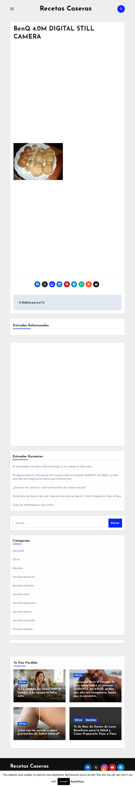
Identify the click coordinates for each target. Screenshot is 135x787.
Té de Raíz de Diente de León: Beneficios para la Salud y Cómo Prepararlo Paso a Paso (67, 496)
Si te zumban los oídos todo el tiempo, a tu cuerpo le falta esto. (53, 466)
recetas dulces (22, 611)
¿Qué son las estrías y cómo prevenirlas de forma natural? (49, 487)
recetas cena (21, 594)
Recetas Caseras (66, 9)
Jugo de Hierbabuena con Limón (33, 504)
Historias (18, 550)
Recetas (18, 568)
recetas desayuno (24, 603)
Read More (77, 781)
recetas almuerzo (24, 576)
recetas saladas (23, 629)
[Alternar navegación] (12, 9)
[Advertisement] (68, 74)
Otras (16, 559)
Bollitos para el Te (32, 302)
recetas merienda (24, 620)
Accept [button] (63, 781)
